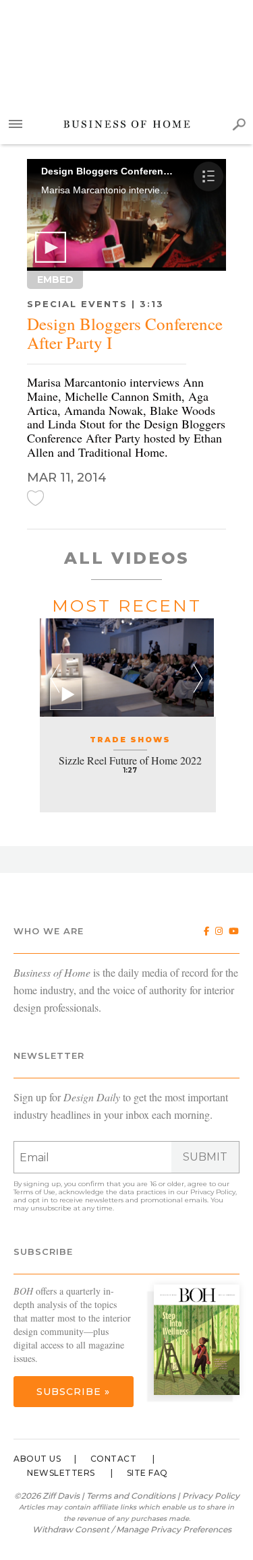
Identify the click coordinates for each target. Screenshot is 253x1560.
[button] (50, 247)
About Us (37, 1459)
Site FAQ (147, 1473)
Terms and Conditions (130, 1496)
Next (198, 678)
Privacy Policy (212, 1192)
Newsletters (61, 1473)
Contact (113, 1459)
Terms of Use (34, 1192)
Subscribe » (73, 1392)
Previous (55, 678)
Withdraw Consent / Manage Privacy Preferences (131, 1529)
